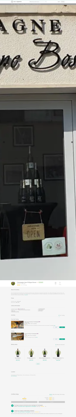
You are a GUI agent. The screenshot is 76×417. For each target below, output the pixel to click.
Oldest (53, 394)
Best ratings (57, 394)
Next (72, 141)
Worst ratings (62, 394)
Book (62, 327)
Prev (4, 141)
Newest (50, 394)
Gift (56, 327)
